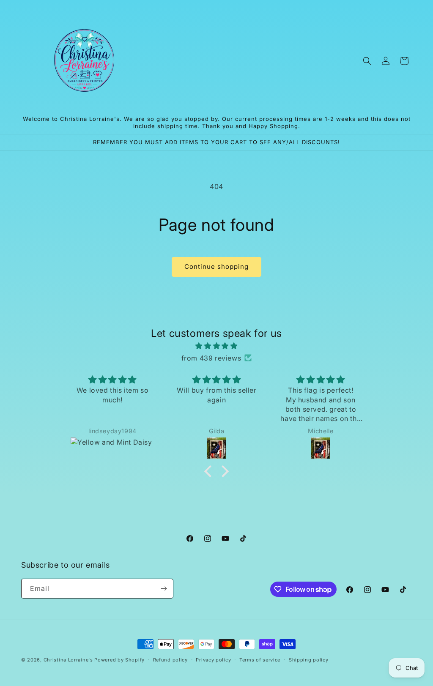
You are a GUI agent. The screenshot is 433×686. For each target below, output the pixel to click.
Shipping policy (309, 660)
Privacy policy (213, 660)
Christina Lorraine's (68, 660)
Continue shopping (216, 266)
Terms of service (259, 660)
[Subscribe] (163, 589)
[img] (216, 346)
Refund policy (170, 660)
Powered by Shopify (119, 660)
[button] (367, 61)
